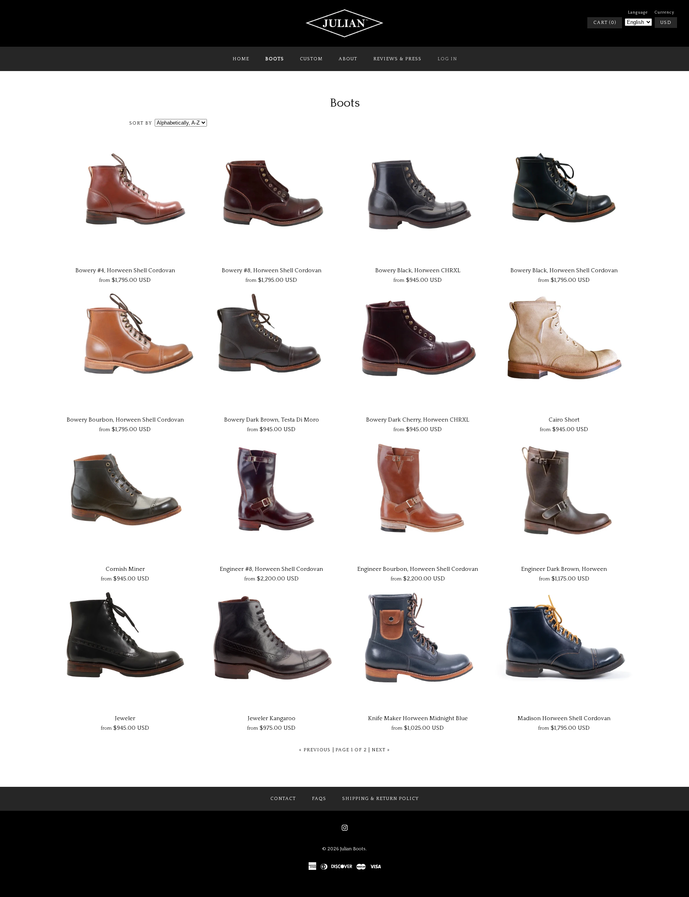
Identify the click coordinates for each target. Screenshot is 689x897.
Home (240, 58)
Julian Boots (353, 848)
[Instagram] (345, 828)
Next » (381, 749)
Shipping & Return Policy (380, 798)
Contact (283, 798)
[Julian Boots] (344, 12)
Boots (274, 58)
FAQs (319, 798)
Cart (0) (604, 22)
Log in (447, 58)
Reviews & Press (397, 58)
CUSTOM (311, 58)
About (348, 58)
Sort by (140, 123)
